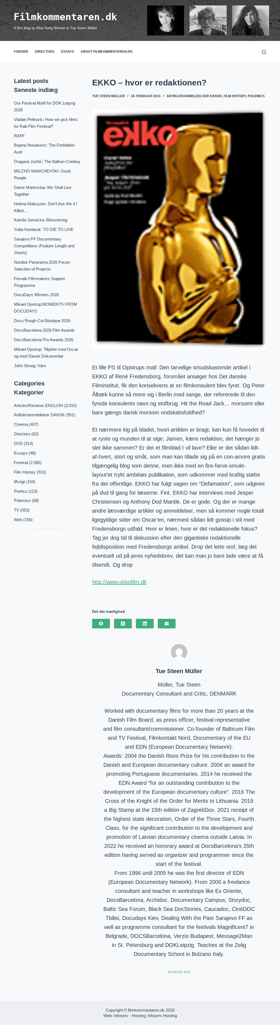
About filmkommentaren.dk (107, 52)
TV (16, 510)
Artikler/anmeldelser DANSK (194, 96)
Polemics (256, 96)
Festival (21, 462)
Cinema (21, 424)
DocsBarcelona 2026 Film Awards (44, 330)
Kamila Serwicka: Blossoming (40, 220)
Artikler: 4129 (179, 972)
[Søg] (264, 52)
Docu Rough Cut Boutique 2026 (42, 320)
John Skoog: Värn (30, 365)
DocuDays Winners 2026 (36, 294)
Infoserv (121, 1015)
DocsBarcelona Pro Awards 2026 (43, 339)
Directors (44, 52)
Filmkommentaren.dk (65, 16)
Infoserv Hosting (162, 1015)
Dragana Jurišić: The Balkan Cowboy (47, 161)
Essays (67, 52)
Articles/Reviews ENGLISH (38, 405)
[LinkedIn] (145, 623)
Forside (21, 52)
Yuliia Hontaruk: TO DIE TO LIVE (43, 229)
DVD (18, 443)
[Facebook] (101, 623)
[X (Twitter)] (123, 623)
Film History (235, 96)
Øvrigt (19, 481)
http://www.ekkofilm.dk (119, 582)
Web (18, 519)
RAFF (19, 135)
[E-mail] (167, 623)
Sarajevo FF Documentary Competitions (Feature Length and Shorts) (44, 246)
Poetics (20, 491)
